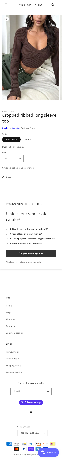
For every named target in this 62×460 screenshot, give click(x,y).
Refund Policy (12, 358)
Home (9, 305)
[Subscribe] (48, 391)
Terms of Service (14, 372)
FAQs (8, 312)
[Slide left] (24, 105)
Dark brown (11, 139)
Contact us (11, 326)
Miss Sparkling (26, 454)
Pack (4, 152)
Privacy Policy (12, 351)
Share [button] (8, 177)
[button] (6, 5)
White (28, 139)
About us (10, 319)
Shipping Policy (13, 365)
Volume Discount (14, 332)
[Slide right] (37, 105)
